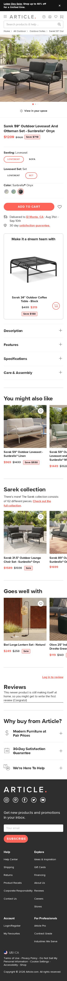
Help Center (11, 859)
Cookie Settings (39, 961)
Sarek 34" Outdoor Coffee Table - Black (29, 299)
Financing (39, 875)
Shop (23, 965)
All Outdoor (20, 31)
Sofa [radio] (32, 159)
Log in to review (52, 677)
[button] (43, 16)
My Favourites (12, 933)
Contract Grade (43, 933)
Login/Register (12, 926)
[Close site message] (59, 5)
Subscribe (16, 838)
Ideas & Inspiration (45, 859)
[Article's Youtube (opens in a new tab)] (43, 800)
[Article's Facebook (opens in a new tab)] (24, 800)
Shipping (9, 867)
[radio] (6, 192)
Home (7, 31)
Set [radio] (31, 175)
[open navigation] (7, 17)
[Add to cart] (56, 306)
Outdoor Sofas (37, 31)
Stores (38, 906)
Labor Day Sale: (13, 4)
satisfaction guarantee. (34, 225)
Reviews (39, 890)
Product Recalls (13, 883)
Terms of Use (11, 958)
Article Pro (40, 926)
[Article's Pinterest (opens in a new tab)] (15, 800)
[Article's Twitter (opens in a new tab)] (33, 800)
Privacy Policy (29, 958)
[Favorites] (55, 17)
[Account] (49, 16)
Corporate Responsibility (18, 890)
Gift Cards (40, 867)
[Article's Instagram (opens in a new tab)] (6, 800)
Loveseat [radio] (13, 159)
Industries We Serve (45, 941)
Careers (38, 898)
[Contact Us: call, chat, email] (43, 16)
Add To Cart (29, 206)
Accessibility (11, 965)
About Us (39, 883)
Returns (8, 875)
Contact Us (10, 898)
